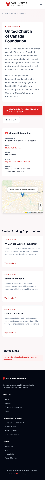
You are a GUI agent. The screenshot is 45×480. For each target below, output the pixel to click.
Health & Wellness (11, 430)
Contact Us (9, 446)
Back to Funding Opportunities (15, 13)
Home (7, 399)
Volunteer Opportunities (13, 407)
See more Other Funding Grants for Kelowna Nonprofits (19, 358)
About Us (8, 403)
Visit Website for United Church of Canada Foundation (23, 110)
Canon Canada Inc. (14, 313)
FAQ (6, 450)
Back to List (11, 120)
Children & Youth (10, 427)
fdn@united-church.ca (13, 148)
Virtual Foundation (14, 278)
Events (7, 411)
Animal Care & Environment (14, 423)
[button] (22, 194)
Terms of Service (11, 458)
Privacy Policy (10, 454)
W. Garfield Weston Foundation (20, 244)
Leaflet (29, 212)
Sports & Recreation (12, 434)
